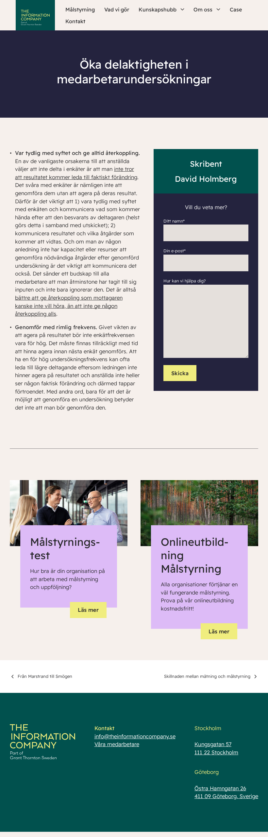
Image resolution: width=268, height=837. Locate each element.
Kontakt (75, 21)
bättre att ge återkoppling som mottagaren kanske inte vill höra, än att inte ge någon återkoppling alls (69, 305)
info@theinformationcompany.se (135, 736)
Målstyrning (80, 9)
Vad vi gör (116, 9)
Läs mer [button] (88, 610)
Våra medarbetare (116, 744)
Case (236, 9)
